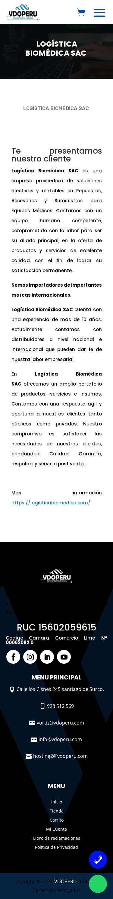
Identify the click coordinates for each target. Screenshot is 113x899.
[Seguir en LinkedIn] (47, 657)
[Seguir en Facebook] (13, 657)
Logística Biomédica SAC (56, 48)
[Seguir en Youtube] (64, 657)
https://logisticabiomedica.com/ (50, 503)
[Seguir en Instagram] (30, 657)
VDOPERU (65, 881)
